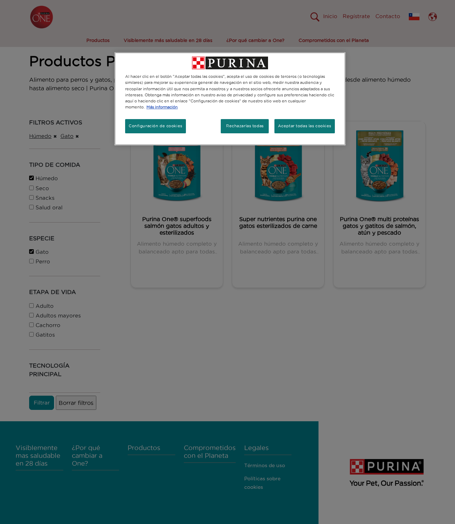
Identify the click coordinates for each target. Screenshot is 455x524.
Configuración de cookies (155, 126)
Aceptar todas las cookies (304, 126)
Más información (162, 107)
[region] (230, 98)
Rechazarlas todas (245, 126)
